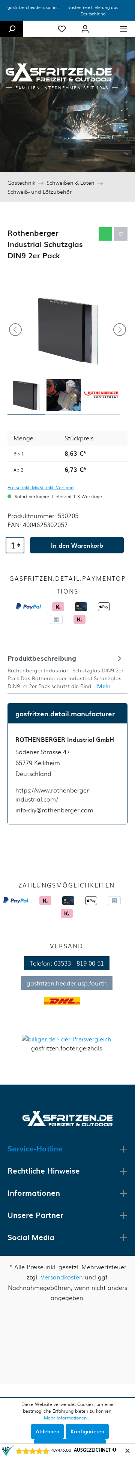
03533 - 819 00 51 (79, 963)
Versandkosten (61, 1277)
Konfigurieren (87, 1431)
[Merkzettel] (62, 29)
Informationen (34, 1192)
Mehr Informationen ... (68, 1417)
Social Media (31, 1237)
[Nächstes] (119, 329)
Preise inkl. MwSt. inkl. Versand (41, 487)
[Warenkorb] (104, 26)
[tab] (66, 671)
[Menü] (123, 29)
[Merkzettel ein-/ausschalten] (121, 234)
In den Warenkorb (77, 545)
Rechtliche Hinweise (44, 1170)
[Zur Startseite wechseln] (67, 1117)
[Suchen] (11, 29)
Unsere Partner (35, 1214)
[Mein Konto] (85, 29)
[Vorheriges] (15, 329)
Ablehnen (47, 1431)
